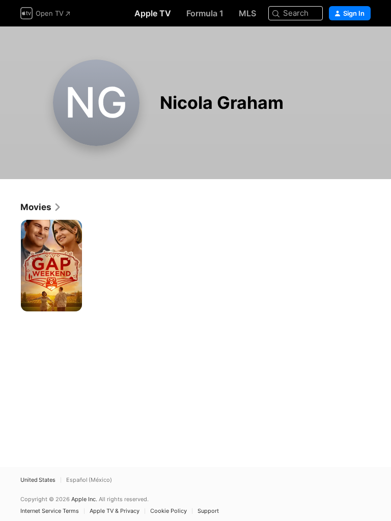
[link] (41, 207)
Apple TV (152, 13)
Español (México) (89, 480)
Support (208, 511)
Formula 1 (205, 13)
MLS (247, 13)
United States (37, 480)
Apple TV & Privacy (114, 511)
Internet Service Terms (49, 511)
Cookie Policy (168, 511)
